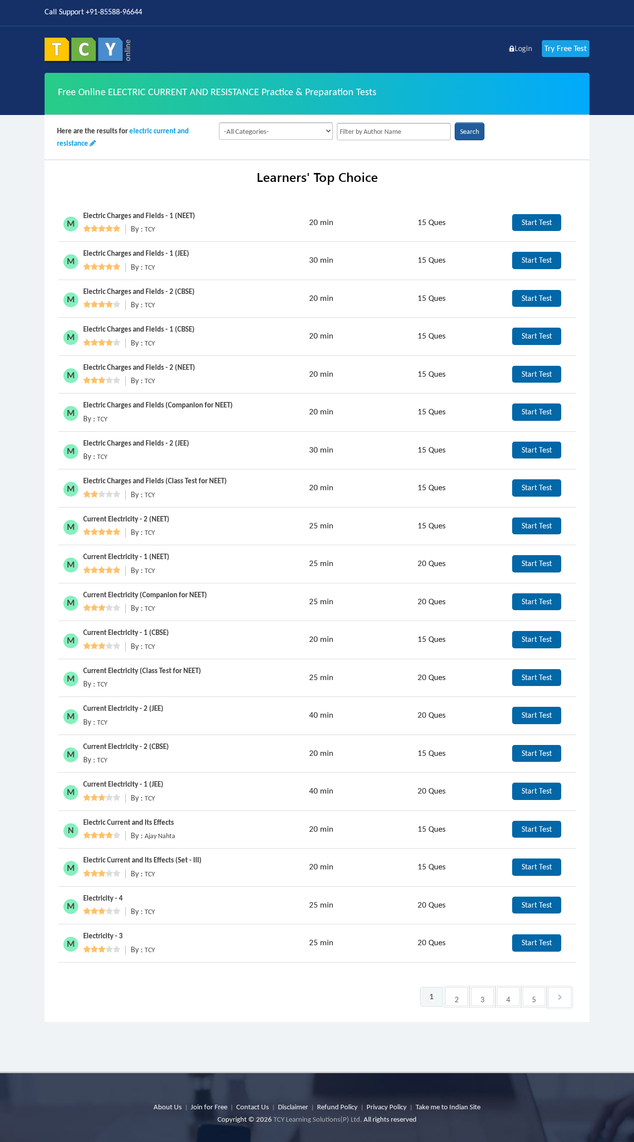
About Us (168, 1106)
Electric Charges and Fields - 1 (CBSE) (139, 329)
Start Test (537, 222)
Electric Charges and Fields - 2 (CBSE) (139, 291)
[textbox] (394, 131)
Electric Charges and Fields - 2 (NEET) (139, 367)
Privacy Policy (387, 1106)
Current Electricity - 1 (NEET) (126, 556)
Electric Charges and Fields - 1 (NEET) (139, 215)
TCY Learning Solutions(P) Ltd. (317, 1119)
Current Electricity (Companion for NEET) (145, 594)
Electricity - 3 (103, 935)
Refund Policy (337, 1106)
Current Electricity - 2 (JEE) (123, 708)
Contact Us (252, 1106)
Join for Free (209, 1106)
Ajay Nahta (160, 836)
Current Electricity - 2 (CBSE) (126, 746)
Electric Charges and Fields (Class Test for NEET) (155, 480)
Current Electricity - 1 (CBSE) (126, 632)
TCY (150, 229)
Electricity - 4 (103, 898)
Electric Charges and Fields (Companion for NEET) (158, 404)
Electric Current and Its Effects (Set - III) (142, 860)
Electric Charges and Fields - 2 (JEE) (136, 443)
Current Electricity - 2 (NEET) (126, 518)
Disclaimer (293, 1106)
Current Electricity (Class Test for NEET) (142, 670)
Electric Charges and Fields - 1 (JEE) (136, 253)
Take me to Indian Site (448, 1106)
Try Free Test (565, 48)
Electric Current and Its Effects (128, 822)
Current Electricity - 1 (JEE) (123, 784)
